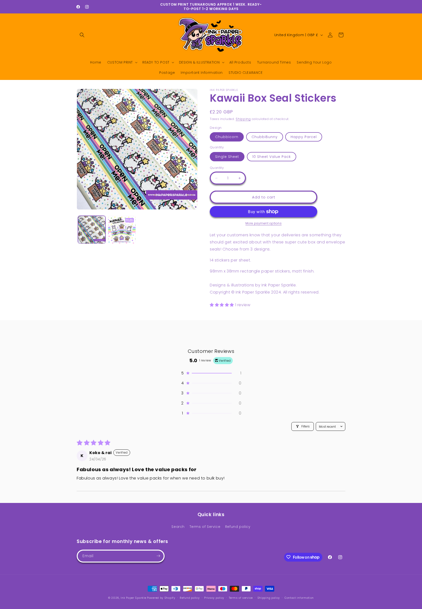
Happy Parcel (304, 136)
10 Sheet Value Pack (271, 156)
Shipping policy (268, 598)
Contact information (299, 598)
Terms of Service (205, 526)
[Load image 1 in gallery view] (92, 229)
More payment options (263, 223)
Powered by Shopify (161, 598)
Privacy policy (214, 598)
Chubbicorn (226, 136)
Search (178, 526)
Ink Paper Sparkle (133, 598)
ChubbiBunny (265, 136)
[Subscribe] (158, 555)
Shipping (243, 119)
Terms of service (241, 598)
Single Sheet (227, 156)
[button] (82, 35)
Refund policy (238, 526)
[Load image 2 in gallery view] (122, 229)
